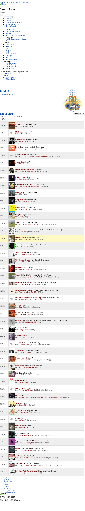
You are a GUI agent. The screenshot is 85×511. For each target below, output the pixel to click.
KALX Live (10, 30)
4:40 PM (2, 321)
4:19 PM (2, 283)
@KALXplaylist (11, 77)
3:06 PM (2, 140)
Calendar (3, 94)
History (8, 57)
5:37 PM (2, 442)
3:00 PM (2, 125)
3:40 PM (2, 200)
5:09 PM (2, 381)
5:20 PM (2, 404)
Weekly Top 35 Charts (13, 24)
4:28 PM (2, 298)
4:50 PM (2, 351)
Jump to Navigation (21, 2)
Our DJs (8, 33)
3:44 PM (2, 208)
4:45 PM (2, 336)
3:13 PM (2, 155)
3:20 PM (2, 163)
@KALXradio (10, 79)
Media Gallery (10, 68)
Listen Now (8, 73)
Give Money (10, 44)
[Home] (3, 4)
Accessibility (8, 488)
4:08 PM (2, 261)
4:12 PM (2, 268)
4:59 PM (2, 366)
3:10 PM (2, 148)
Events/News (8, 481)
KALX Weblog (11, 65)
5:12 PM (2, 389)
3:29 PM (2, 178)
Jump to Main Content (7, 2)
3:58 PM (2, 238)
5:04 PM (2, 374)
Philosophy (9, 55)
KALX (4, 91)
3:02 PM (2, 133)
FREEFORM (6, 114)
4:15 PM (2, 276)
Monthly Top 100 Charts (14, 22)
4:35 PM (2, 313)
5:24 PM (2, 411)
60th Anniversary (11, 59)
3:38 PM (2, 193)
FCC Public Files (9, 490)
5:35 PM (2, 434)
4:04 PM (2, 253)
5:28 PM (2, 419)
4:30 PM (2, 306)
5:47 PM (2, 457)
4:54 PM (2, 359)
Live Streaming (11, 63)
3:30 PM (2, 185)
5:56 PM (2, 472)
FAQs (7, 52)
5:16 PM (2, 396)
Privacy (6, 485)
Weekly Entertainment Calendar (16, 39)
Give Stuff (9, 46)
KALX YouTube (11, 67)
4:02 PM (2, 246)
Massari (6, 120)
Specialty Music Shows (13, 31)
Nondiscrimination (10, 492)
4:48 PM (2, 344)
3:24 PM (2, 170)
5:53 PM (2, 464)
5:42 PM (2, 449)
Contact (8, 50)
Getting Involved (11, 54)
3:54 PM (2, 231)
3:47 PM (2, 215)
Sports (8, 28)
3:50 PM (2, 223)
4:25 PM (2, 291)
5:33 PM (2, 426)
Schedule (8, 19)
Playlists (8, 20)
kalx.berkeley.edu (12, 94)
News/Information (11, 26)
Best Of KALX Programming (15, 35)
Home (6, 477)
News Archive (10, 41)
